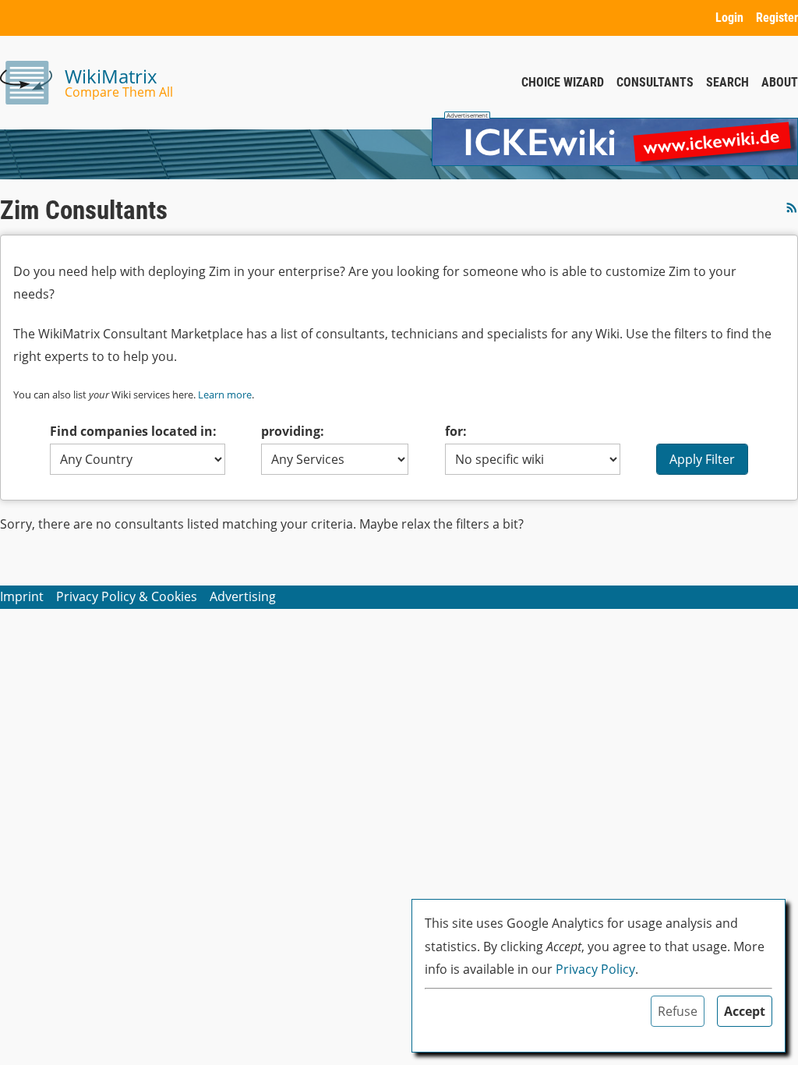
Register (777, 17)
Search (727, 82)
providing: (292, 431)
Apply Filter (702, 459)
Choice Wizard (562, 82)
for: (456, 431)
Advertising (243, 596)
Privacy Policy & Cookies (126, 596)
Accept (744, 1011)
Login (729, 17)
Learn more (225, 394)
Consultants (655, 82)
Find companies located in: (133, 431)
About (779, 82)
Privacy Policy (595, 969)
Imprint (22, 596)
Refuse (677, 1011)
